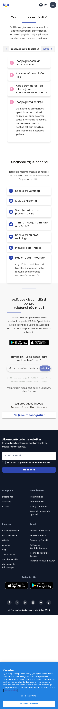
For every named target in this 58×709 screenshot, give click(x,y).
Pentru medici (37, 501)
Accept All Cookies (29, 703)
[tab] (25, 48)
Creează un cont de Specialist (40, 513)
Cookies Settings (29, 695)
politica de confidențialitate (35, 462)
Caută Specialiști (10, 530)
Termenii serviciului (34, 382)
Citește (5, 540)
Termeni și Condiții (39, 540)
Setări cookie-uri (38, 535)
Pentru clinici (36, 496)
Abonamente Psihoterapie (8, 566)
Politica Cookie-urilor (40, 530)
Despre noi (7, 496)
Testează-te (8, 554)
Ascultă (6, 545)
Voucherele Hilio (10, 559)
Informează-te (9, 535)
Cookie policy (10, 690)
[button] (29, 62)
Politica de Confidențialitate (38, 547)
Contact (6, 506)
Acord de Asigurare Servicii (39, 554)
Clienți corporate (38, 506)
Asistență (6, 501)
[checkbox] (26, 462)
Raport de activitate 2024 (42, 560)
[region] (29, 685)
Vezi (4, 549)
